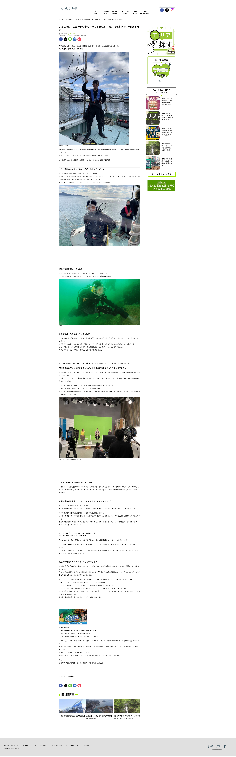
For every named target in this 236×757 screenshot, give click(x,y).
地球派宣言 (77, 35)
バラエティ (70, 35)
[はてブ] (75, 39)
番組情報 (83, 35)
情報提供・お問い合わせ (11, 745)
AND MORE (69, 19)
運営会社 (87, 745)
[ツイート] (65, 39)
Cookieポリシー (74, 745)
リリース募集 (42, 745)
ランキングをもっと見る (161, 174)
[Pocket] (79, 39)
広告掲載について (28, 745)
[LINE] (70, 39)
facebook (162, 10)
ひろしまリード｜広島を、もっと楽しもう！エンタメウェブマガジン (69, 8)
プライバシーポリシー (58, 745)
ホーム (61, 19)
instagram (172, 10)
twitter (167, 10)
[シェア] (61, 39)
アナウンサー (63, 35)
